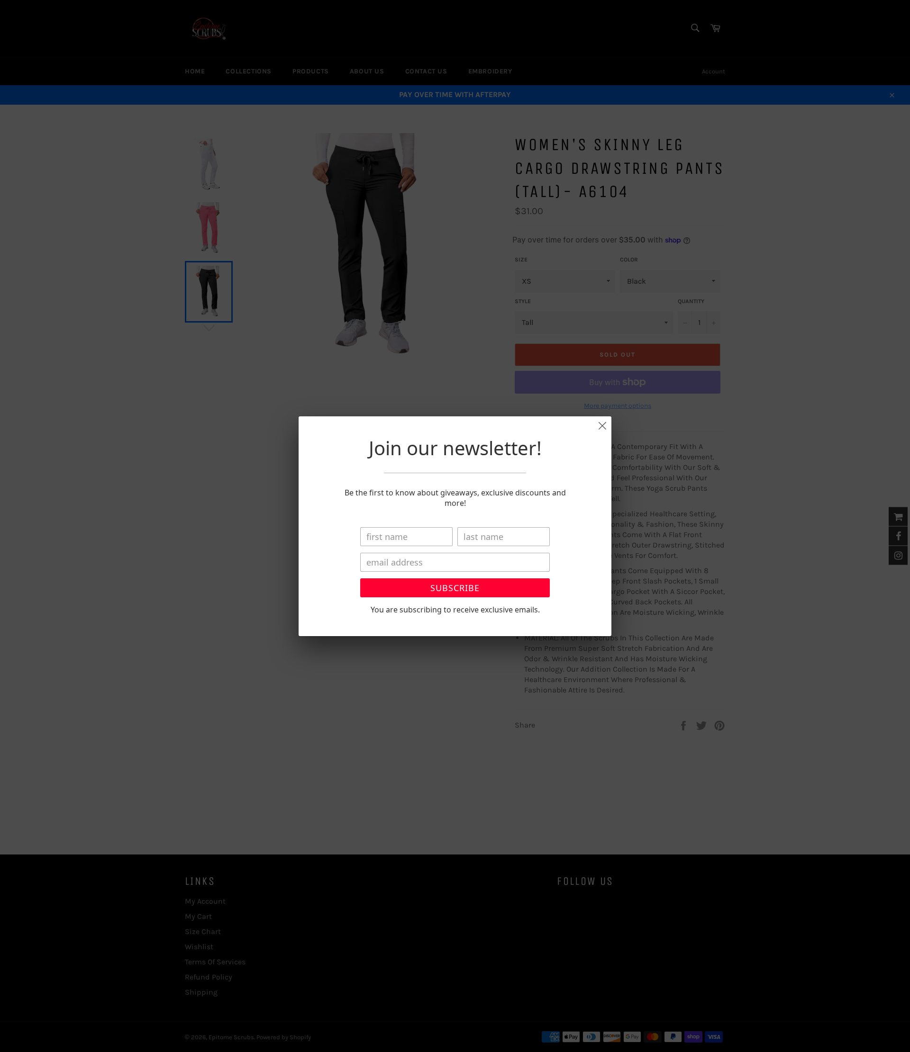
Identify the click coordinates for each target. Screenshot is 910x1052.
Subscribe (455, 587)
